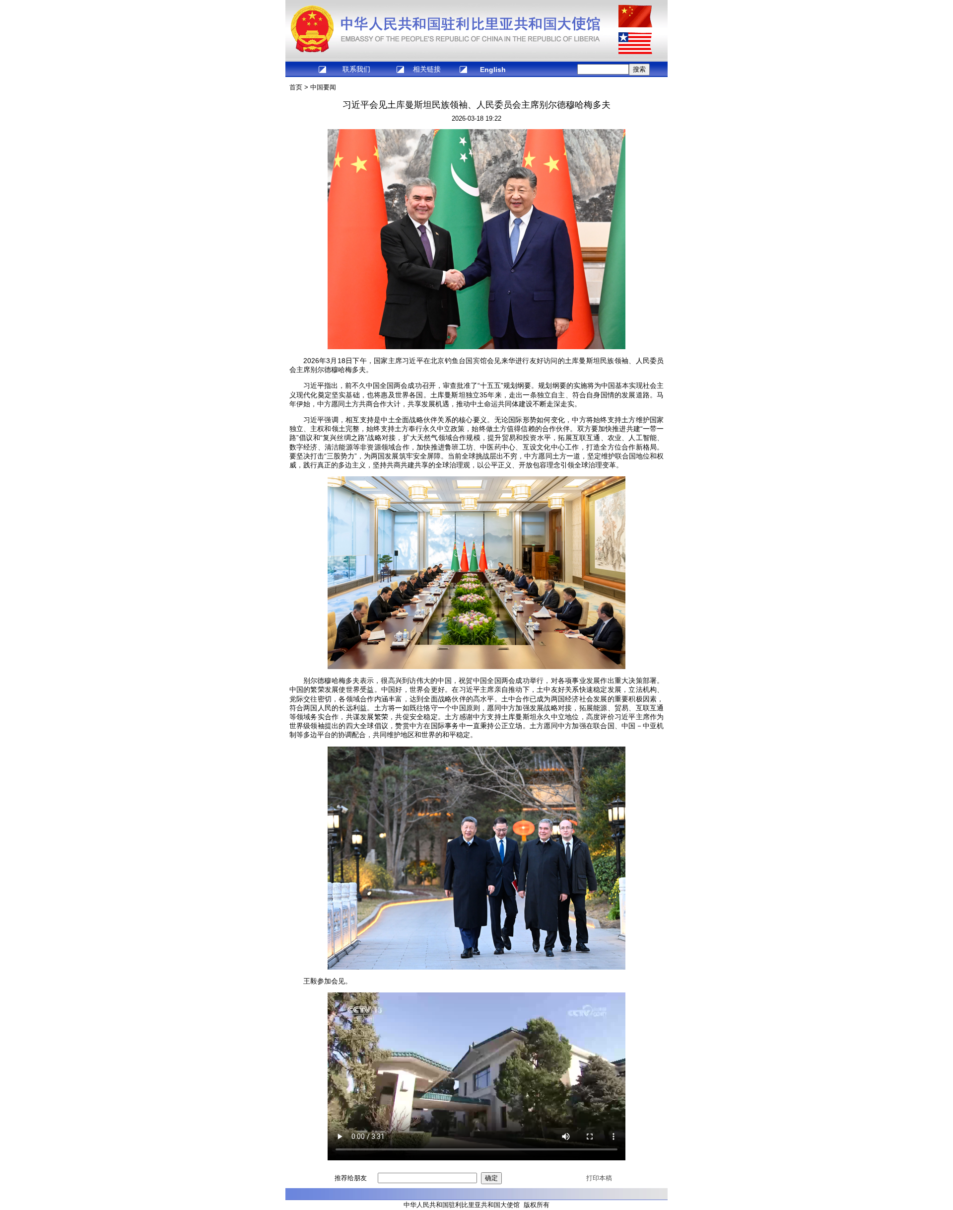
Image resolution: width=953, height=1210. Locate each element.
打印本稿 (599, 1178)
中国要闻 (323, 87)
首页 (295, 87)
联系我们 (356, 69)
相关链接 (427, 69)
